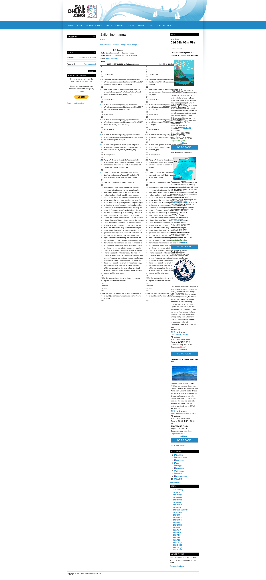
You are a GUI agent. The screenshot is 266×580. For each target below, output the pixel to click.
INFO (173, 125)
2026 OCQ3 (177, 545)
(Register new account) (87, 57)
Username (81, 57)
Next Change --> (133, 45)
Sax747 (179, 479)
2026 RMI (176, 538)
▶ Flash (184, 143)
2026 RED (177, 540)
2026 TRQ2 (177, 500)
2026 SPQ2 (177, 520)
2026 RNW (177, 532)
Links (151, 25)
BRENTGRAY (181, 476)
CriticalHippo (181, 458)
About (80, 25)
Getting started (94, 25)
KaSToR (179, 455)
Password (81, 64)
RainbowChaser (112, 58)
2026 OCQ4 (177, 542)
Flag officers (164, 25)
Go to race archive (178, 445)
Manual (141, 25)
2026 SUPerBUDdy (180, 510)
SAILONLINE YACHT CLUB (81, 81)
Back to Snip (105, 45)
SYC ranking (178, 490)
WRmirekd (180, 460)
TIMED (180, 200)
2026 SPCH (177, 525)
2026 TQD (177, 507)
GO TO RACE (184, 147)
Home (70, 25)
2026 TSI (176, 492)
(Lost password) (90, 64)
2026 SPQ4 (177, 515)
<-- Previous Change (118, 45)
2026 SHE (176, 527)
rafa (177, 463)
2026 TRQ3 (177, 497)
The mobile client (177, 566)
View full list (175, 482)
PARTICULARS (185, 128)
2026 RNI (176, 535)
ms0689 (179, 474)
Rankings (119, 25)
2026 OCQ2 (177, 548)
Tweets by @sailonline (75, 103)
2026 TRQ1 (177, 502)
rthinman (180, 471)
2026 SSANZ (178, 512)
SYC (171, 558)
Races (109, 25)
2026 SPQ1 (177, 522)
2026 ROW (177, 530)
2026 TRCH (177, 505)
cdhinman (180, 468)
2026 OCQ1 (177, 550)
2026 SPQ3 (177, 517)
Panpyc (179, 466)
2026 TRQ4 (177, 495)
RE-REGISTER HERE (179, 202)
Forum (131, 25)
